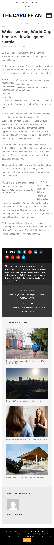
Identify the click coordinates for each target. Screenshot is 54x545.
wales (12, 281)
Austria (29, 266)
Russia (25, 278)
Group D (30, 272)
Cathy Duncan (19, 46)
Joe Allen (14, 275)
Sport (11, 24)
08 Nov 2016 (7, 46)
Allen (23, 266)
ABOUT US (26, 2)
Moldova (29, 275)
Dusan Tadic (26, 269)
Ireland (36, 272)
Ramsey (8, 278)
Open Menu (49, 15)
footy (7, 272)
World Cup (20, 281)
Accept (27, 540)
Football (19, 24)
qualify (42, 275)
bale (34, 266)
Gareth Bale (14, 272)
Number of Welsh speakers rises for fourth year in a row (26, 401)
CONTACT (34, 2)
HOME (18, 2)
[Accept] (50, 536)
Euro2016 (35, 269)
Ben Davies (41, 266)
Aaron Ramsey (15, 266)
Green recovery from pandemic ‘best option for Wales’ (25, 477)
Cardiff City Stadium (13, 269)
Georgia (23, 272)
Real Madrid (16, 278)
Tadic (7, 281)
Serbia (31, 278)
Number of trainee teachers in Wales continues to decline (26, 439)
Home (4, 24)
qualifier (36, 275)
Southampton (40, 278)
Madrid (22, 275)
